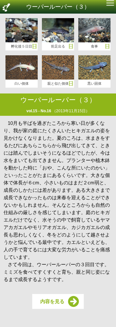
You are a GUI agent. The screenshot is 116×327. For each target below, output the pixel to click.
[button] (110, 4)
